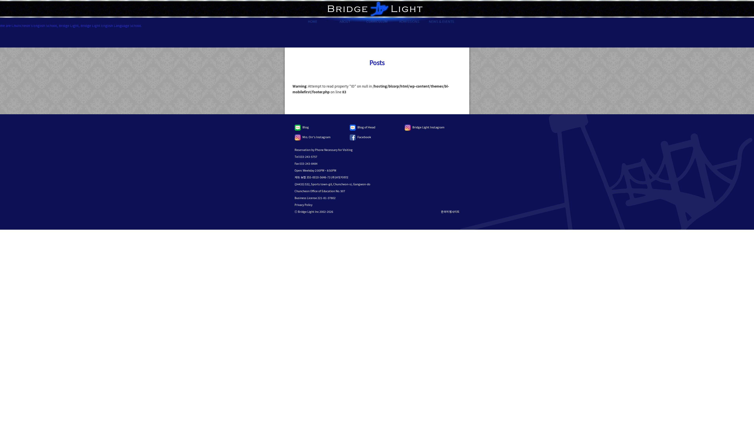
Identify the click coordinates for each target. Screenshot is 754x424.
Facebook (364, 137)
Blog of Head (366, 127)
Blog (305, 127)
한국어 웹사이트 (450, 212)
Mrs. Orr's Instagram (316, 137)
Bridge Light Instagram (428, 127)
